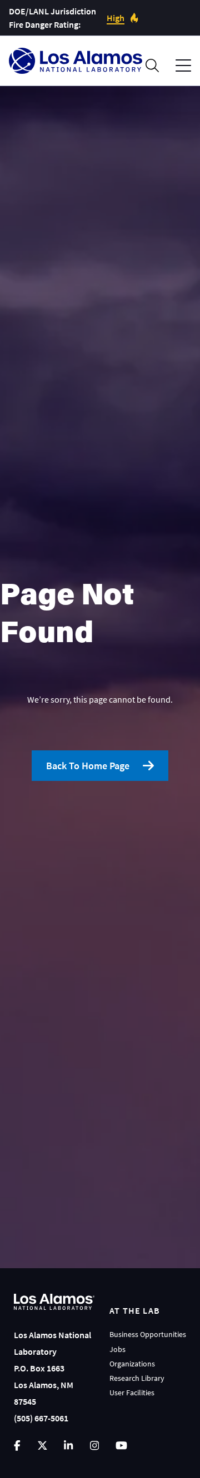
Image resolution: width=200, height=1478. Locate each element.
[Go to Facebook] (17, 1445)
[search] (152, 65)
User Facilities (131, 1393)
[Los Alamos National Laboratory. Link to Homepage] (75, 61)
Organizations (132, 1364)
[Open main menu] (183, 66)
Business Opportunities (147, 1334)
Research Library (136, 1378)
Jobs (117, 1349)
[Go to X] (42, 1445)
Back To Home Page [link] (87, 765)
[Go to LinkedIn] (68, 1445)
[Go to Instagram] (94, 1445)
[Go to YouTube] (121, 1445)
